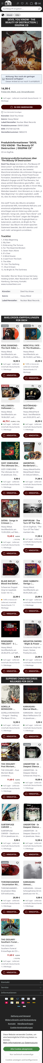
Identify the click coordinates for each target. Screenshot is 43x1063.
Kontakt (12, 1023)
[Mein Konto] (27, 3)
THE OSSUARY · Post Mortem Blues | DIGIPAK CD (9, 765)
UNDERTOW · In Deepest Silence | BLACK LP (32, 765)
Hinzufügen (12, 375)
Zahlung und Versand (21, 1016)
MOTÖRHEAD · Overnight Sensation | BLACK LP (30, 406)
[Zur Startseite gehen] (8, 3)
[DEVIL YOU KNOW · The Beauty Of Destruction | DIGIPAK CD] (21, 50)
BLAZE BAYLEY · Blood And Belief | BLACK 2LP (10, 582)
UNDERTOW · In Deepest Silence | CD (32, 825)
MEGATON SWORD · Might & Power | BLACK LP (32, 642)
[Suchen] (39, 8)
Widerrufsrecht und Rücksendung (20, 1020)
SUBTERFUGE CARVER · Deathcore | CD (9, 825)
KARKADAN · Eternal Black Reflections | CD (31, 707)
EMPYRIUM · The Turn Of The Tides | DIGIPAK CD (32, 521)
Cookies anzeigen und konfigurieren (22, 1060)
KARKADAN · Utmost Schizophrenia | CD (31, 883)
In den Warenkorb (23, 107)
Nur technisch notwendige (21, 1054)
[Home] (3, 14)
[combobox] (19, 8)
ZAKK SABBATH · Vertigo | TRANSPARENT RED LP (31, 582)
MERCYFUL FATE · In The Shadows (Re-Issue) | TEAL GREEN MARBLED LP (31, 346)
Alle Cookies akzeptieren (21, 1049)
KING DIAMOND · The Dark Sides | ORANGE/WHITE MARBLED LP (9, 346)
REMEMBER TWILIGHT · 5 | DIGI (8, 642)
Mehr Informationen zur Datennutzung (20, 1042)
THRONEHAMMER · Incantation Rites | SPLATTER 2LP (10, 883)
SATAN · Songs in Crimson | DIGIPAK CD (9, 521)
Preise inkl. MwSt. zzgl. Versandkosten (17, 91)
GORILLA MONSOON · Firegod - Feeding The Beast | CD (9, 707)
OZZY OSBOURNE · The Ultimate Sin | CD (10, 464)
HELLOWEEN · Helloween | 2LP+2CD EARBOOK (8, 406)
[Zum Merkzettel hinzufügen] (17, 326)
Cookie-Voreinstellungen (21, 1027)
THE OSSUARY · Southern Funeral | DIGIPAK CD (10, 940)
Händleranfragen (25, 1023)
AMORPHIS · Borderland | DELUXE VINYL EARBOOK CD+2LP (32, 464)
